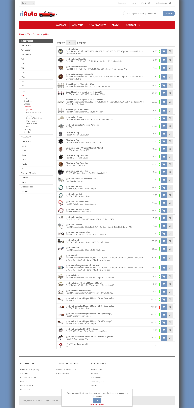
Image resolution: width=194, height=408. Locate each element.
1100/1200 (26, 137)
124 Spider (26, 50)
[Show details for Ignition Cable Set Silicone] (60, 203)
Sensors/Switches (34, 118)
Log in (134, 3)
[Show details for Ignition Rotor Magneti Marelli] (60, 77)
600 (23, 91)
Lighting (29, 115)
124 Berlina (26, 54)
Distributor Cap (72, 133)
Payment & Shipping (29, 369)
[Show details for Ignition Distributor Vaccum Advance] (60, 126)
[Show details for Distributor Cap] (60, 134)
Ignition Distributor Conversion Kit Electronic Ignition (89, 337)
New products (97, 25)
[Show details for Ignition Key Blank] (60, 118)
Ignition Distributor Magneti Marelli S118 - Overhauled (90, 298)
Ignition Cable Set (74, 186)
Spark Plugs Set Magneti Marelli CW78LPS (84, 100)
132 (22, 86)
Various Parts (31, 124)
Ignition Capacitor (74, 217)
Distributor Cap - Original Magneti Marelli (84, 148)
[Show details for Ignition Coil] (60, 258)
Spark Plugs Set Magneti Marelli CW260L (84, 92)
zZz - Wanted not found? (77, 344)
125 (22, 59)
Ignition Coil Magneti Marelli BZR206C (83, 265)
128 (22, 72)
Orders (94, 373)
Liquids (27, 132)
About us (77, 25)
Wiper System (32, 121)
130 (23, 77)
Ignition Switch (72, 240)
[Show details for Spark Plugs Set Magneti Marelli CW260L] (60, 93)
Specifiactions (62, 373)
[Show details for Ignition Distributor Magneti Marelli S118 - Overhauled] (60, 299)
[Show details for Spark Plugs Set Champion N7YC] (60, 85)
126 (22, 63)
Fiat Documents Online (66, 369)
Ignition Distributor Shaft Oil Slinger (82, 329)
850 (29, 34)
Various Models (28, 173)
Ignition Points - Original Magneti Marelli (84, 283)
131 (22, 82)
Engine (26, 98)
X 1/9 (23, 150)
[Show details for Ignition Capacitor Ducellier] (60, 233)
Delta (23, 159)
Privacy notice (26, 385)
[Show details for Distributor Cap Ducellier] (60, 157)
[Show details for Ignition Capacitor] (60, 218)
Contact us (133, 25)
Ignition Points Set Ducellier (78, 291)
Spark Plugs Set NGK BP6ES (77, 109)
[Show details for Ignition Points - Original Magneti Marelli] (60, 284)
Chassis (27, 104)
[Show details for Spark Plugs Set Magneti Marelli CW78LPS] (60, 102)
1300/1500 (26, 141)
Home (21, 34)
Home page (60, 25)
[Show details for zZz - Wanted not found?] (60, 345)
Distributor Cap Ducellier (77, 156)
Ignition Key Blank (74, 117)
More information (97, 404)
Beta (23, 155)
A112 (23, 168)
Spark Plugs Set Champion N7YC (80, 84)
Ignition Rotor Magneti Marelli (79, 74)
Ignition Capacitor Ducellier (78, 232)
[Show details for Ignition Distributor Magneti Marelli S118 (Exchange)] (60, 315)
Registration (122, 3)
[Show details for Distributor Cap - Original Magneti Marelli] (60, 149)
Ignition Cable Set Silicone (77, 202)
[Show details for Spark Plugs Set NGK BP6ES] (60, 111)
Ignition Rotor (72, 49)
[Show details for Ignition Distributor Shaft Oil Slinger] (60, 330)
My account (96, 369)
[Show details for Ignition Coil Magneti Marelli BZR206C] (60, 268)
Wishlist (94, 385)
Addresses (96, 377)
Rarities (24, 191)
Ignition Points (72, 275)
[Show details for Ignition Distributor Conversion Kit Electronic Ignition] (60, 338)
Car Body (27, 129)
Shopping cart (97, 381)
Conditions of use (28, 377)
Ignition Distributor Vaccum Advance (82, 125)
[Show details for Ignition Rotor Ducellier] (60, 60)
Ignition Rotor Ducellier (76, 59)
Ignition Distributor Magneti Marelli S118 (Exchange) (89, 314)
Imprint (23, 381)
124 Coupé (26, 45)
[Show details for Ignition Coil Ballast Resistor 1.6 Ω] (60, 180)
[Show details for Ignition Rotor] (60, 51)
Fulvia (24, 164)
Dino (23, 146)
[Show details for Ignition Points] (60, 276)
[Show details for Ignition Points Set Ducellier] (60, 292)
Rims (23, 182)
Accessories (27, 187)
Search (116, 25)
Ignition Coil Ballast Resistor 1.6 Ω (81, 179)
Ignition (29, 109)
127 (22, 68)
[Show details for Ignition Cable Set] (60, 187)
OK (97, 400)
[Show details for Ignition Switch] (60, 241)
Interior (27, 127)
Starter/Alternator (33, 112)
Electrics (36, 34)
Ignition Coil (71, 255)
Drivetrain (28, 101)
